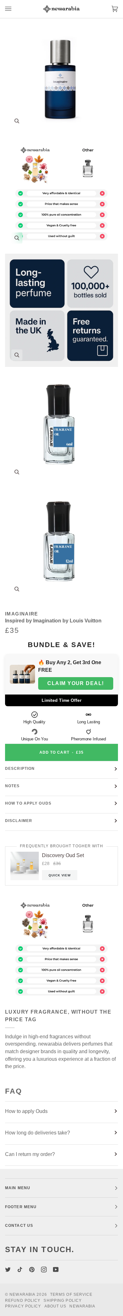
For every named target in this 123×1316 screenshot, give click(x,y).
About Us (55, 1306)
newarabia (22, 1294)
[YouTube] (56, 1269)
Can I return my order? (30, 1154)
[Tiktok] (20, 1269)
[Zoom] (16, 121)
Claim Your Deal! (75, 683)
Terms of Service (71, 1294)
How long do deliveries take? (37, 1132)
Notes (12, 786)
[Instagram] (44, 1269)
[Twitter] (8, 1269)
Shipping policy (63, 1300)
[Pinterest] (32, 1269)
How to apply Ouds (28, 803)
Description (20, 768)
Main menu (17, 1188)
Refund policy (22, 1300)
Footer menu (21, 1207)
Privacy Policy (23, 1306)
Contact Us (19, 1225)
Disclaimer (18, 821)
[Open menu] (14, 9)
